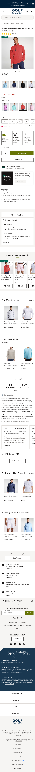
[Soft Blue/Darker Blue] (5, 85)
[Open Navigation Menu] (3, 11)
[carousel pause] (33, 3)
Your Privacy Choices (16, 760)
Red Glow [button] (3, 282)
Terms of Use (17, 745)
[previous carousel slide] (4, 3)
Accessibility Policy (17, 748)
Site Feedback (17, 768)
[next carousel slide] (31, 3)
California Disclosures (17, 764)
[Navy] (14, 85)
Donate (8, 595)
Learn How (22, 168)
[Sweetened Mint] (14, 107)
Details (7, 586)
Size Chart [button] (30, 125)
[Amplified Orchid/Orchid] (5, 107)
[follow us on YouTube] (11, 644)
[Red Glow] (23, 107)
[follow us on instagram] (24, 644)
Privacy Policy (17, 756)
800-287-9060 (19, 741)
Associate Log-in (18, 752)
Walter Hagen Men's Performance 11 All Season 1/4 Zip (6, 277)
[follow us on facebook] (20, 644)
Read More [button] (6, 242)
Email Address (6, 611)
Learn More (8, 569)
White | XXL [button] (31, 282)
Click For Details (22, 622)
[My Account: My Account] (27, 11)
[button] (7, 147)
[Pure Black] (23, 85)
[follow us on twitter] (15, 644)
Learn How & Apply (9, 684)
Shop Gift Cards (20, 662)
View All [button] (31, 300)
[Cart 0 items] (31, 11)
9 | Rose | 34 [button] (17, 282)
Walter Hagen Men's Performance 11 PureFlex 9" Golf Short (20, 277)
